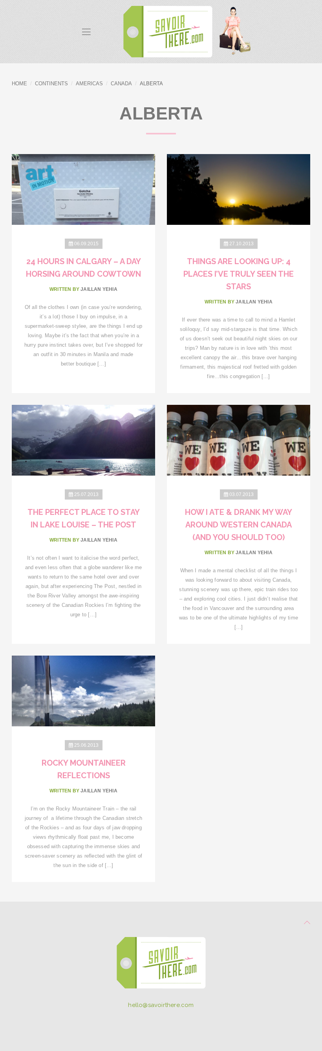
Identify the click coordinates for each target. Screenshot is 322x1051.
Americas (89, 83)
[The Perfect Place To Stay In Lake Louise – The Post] (83, 439)
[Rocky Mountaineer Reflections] (83, 690)
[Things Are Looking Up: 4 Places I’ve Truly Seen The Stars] (238, 189)
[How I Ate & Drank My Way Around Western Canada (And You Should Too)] (238, 439)
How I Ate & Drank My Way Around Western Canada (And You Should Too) (238, 524)
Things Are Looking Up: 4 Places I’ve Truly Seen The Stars (238, 274)
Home (19, 83)
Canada (121, 83)
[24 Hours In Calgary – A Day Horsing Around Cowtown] (83, 189)
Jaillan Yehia (98, 289)
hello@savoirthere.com (161, 1005)
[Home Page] (161, 965)
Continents (51, 83)
